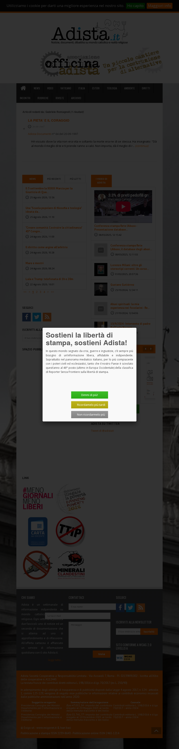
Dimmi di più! (89, 395)
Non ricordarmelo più (91, 414)
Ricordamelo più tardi (91, 405)
